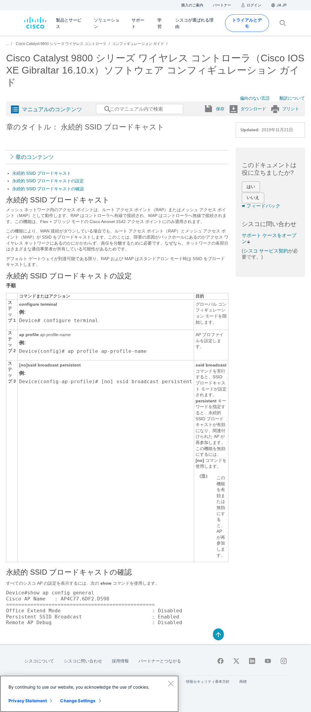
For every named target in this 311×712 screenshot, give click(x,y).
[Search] (102, 112)
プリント (290, 108)
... (7, 44)
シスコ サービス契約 (265, 250)
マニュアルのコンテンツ (52, 109)
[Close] (171, 683)
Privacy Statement (28, 700)
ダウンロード (253, 108)
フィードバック (263, 205)
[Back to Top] (218, 633)
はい (251, 186)
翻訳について (292, 98)
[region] (89, 694)
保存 (220, 108)
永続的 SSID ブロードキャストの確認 (48, 188)
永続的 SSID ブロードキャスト (41, 173)
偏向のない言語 (255, 98)
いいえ (253, 197)
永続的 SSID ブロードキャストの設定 (48, 180)
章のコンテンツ (34, 157)
